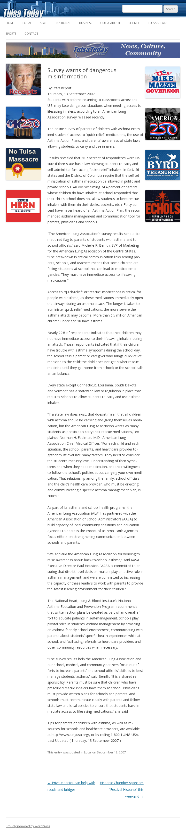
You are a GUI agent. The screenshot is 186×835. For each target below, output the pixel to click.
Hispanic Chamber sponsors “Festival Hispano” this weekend (122, 789)
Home (10, 23)
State (44, 23)
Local (27, 23)
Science (134, 23)
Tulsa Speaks (157, 23)
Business (85, 23)
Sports (11, 34)
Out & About (110, 23)
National (63, 23)
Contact (31, 34)
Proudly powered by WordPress (28, 826)
